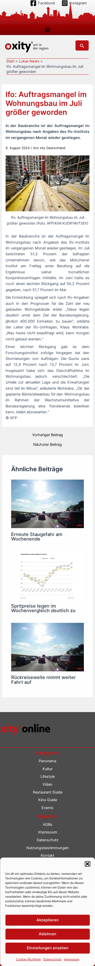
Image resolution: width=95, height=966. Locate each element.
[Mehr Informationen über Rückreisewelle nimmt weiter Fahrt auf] (47, 646)
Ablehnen (47, 933)
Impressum (71, 959)
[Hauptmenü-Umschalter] (47, 29)
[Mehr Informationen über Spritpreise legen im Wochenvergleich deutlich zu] (47, 575)
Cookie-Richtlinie (28, 959)
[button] (87, 863)
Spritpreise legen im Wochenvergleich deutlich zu (43, 608)
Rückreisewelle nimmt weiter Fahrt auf (43, 679)
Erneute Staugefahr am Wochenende (36, 536)
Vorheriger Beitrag (47, 435)
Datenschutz (52, 959)
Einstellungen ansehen (47, 947)
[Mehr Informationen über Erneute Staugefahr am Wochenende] (47, 503)
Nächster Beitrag (47, 445)
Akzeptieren (47, 919)
